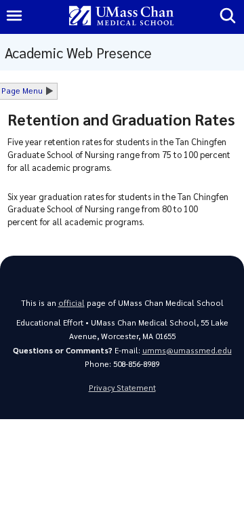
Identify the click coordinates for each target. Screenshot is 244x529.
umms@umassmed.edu (187, 350)
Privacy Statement (122, 388)
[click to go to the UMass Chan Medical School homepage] (121, 16)
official (71, 303)
